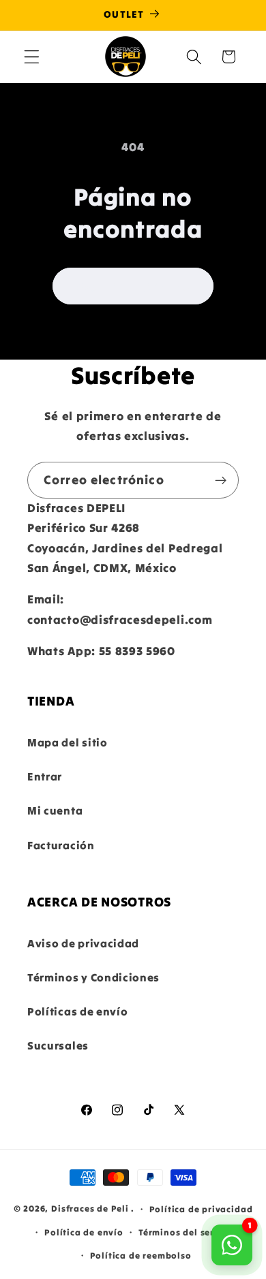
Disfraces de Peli (90, 1208)
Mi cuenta (55, 810)
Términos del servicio (187, 1232)
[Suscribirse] (220, 480)
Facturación (61, 845)
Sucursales (58, 1045)
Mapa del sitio (67, 742)
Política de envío (83, 1232)
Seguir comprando (133, 286)
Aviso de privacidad (83, 943)
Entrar (44, 776)
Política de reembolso (141, 1255)
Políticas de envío (77, 1011)
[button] (31, 57)
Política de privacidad (201, 1208)
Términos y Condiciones (93, 977)
